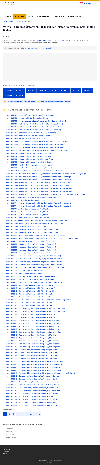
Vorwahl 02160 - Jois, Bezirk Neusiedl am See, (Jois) (25, 139)
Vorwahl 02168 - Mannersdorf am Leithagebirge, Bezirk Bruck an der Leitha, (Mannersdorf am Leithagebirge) (46, 174)
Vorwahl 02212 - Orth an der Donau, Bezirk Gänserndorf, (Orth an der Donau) (34, 224)
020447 (87, 90)
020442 (31, 90)
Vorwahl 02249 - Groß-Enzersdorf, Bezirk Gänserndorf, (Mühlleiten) (31, 396)
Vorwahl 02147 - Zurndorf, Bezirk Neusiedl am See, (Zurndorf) (29, 136)
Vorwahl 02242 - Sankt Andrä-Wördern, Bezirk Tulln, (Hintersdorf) (30, 294)
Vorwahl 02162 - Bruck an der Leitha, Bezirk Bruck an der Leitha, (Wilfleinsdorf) (35, 144)
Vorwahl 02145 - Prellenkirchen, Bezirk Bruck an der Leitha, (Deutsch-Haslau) (34, 124)
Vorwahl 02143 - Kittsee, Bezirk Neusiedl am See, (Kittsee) (27, 118)
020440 (8, 90)
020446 (75, 90)
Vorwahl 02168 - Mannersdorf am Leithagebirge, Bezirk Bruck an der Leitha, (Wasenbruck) (39, 180)
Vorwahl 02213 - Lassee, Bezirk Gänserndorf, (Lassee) (26, 226)
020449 (19, 95)
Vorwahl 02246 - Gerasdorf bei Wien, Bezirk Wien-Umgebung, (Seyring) (32, 379)
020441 (19, 90)
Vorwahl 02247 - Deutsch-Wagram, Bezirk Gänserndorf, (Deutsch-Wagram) (33, 382)
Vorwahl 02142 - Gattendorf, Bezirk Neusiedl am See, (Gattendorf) (30, 115)
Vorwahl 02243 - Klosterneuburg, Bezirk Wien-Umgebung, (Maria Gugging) (33, 332)
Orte (30, 16)
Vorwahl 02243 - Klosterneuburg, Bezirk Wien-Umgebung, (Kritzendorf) (32, 326)
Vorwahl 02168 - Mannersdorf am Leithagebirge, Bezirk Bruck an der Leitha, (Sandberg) (38, 177)
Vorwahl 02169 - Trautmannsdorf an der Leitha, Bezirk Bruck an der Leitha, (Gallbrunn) (38, 182)
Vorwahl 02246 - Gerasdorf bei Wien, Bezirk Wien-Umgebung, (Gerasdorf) (33, 376)
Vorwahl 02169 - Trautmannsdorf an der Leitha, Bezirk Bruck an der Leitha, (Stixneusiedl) (39, 188)
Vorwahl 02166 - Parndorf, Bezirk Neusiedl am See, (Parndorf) (29, 165)
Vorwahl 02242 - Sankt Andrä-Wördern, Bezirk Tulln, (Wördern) (29, 303)
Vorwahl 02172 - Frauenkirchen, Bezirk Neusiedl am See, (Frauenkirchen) (32, 197)
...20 (31, 414)
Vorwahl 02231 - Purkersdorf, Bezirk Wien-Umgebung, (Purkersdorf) (31, 244)
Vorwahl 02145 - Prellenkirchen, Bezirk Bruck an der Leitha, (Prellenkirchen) (34, 127)
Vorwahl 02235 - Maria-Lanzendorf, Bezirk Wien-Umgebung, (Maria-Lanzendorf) (36, 268)
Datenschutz (7, 451)
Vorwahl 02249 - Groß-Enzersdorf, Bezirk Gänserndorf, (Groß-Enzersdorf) (33, 391)
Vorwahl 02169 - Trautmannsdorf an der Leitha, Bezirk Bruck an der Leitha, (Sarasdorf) (38, 185)
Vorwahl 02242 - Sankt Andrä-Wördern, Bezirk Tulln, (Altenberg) (29, 285)
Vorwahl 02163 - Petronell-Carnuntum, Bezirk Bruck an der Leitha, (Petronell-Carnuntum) (38, 150)
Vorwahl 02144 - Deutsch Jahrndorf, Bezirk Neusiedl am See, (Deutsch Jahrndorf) (36, 121)
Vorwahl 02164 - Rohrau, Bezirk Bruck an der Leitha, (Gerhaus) (29, 153)
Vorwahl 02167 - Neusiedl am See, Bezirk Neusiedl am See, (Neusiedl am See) (34, 171)
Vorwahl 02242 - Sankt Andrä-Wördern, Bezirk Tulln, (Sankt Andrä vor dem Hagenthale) (38, 300)
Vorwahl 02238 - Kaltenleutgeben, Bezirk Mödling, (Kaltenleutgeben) (31, 276)
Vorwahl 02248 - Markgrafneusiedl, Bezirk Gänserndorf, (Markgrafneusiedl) (34, 385)
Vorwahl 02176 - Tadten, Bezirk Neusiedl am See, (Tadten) (27, 218)
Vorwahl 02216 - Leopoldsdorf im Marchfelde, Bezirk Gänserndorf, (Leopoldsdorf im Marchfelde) (42, 238)
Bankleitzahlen (75, 16)
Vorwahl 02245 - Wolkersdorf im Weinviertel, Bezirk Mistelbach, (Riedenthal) (34, 370)
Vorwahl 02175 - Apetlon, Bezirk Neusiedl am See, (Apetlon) (28, 209)
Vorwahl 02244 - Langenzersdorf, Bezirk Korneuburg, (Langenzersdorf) (32, 350)
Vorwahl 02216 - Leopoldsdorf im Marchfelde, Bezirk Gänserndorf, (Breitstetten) (35, 235)
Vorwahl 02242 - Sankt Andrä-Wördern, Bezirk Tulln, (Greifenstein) (30, 288)
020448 (8, 95)
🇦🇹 (85, 3)
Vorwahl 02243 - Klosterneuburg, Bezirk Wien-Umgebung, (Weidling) (31, 335)
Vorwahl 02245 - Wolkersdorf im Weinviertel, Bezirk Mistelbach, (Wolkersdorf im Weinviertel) (40, 373)
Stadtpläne (59, 16)
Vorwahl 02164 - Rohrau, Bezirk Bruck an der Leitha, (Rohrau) (28, 162)
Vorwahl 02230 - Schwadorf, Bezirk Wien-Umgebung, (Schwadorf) (30, 241)
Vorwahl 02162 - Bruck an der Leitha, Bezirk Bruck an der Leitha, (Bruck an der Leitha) (38, 141)
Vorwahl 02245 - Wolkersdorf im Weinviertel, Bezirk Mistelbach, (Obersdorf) (34, 364)
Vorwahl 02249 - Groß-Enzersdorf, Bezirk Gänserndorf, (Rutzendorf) (31, 405)
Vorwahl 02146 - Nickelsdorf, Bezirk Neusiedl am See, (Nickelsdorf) (31, 133)
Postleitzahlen (43, 16)
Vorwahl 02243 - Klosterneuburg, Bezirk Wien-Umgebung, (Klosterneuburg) (34, 320)
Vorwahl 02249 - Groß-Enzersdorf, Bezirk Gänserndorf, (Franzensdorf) (32, 388)
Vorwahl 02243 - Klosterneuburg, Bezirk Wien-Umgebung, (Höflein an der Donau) (36, 309)
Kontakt (5, 453)
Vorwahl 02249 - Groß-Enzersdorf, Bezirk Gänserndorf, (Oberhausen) (31, 399)
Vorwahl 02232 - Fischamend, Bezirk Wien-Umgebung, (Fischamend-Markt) (34, 259)
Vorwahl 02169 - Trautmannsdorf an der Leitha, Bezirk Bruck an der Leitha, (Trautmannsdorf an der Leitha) (45, 194)
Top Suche (9, 3)
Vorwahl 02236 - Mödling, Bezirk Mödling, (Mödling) (25, 270)
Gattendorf (61, 40)
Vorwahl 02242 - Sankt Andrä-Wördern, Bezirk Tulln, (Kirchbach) (30, 297)
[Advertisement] (50, 67)
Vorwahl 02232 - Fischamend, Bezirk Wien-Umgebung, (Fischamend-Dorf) (33, 256)
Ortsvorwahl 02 (43, 40)
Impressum (6, 449)
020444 (53, 90)
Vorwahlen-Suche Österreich (50, 102)
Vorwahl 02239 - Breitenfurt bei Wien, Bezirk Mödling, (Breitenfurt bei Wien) (34, 282)
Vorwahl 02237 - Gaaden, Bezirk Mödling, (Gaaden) (25, 273)
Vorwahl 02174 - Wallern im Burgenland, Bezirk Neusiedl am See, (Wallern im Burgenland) (38, 203)
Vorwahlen (20, 16)
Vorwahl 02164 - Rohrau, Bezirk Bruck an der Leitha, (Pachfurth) (29, 159)
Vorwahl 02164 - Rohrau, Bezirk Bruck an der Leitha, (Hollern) (28, 156)
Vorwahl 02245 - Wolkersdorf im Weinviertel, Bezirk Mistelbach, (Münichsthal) (35, 361)
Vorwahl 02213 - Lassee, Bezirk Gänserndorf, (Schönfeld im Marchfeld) (32, 229)
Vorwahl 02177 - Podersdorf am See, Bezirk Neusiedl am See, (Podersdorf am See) (36, 221)
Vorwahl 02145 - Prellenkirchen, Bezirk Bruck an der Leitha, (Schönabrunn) (33, 130)
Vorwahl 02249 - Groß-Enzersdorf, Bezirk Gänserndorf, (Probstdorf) (31, 402)
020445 (64, 90)
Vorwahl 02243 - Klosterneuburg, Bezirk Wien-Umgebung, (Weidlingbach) (33, 341)
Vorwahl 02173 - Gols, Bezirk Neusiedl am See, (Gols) (25, 200)
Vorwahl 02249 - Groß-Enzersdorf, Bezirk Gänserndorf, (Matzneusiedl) (32, 394)
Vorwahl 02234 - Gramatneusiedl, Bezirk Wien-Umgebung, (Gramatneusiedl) (34, 262)
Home (8, 16)
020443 (42, 90)
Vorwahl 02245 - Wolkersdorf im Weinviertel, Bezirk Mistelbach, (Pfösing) (33, 367)
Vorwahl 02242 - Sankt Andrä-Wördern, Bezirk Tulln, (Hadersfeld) (30, 291)
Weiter (37, 414)
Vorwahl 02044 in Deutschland (39, 48)
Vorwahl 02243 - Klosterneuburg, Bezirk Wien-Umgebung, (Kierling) (31, 314)
